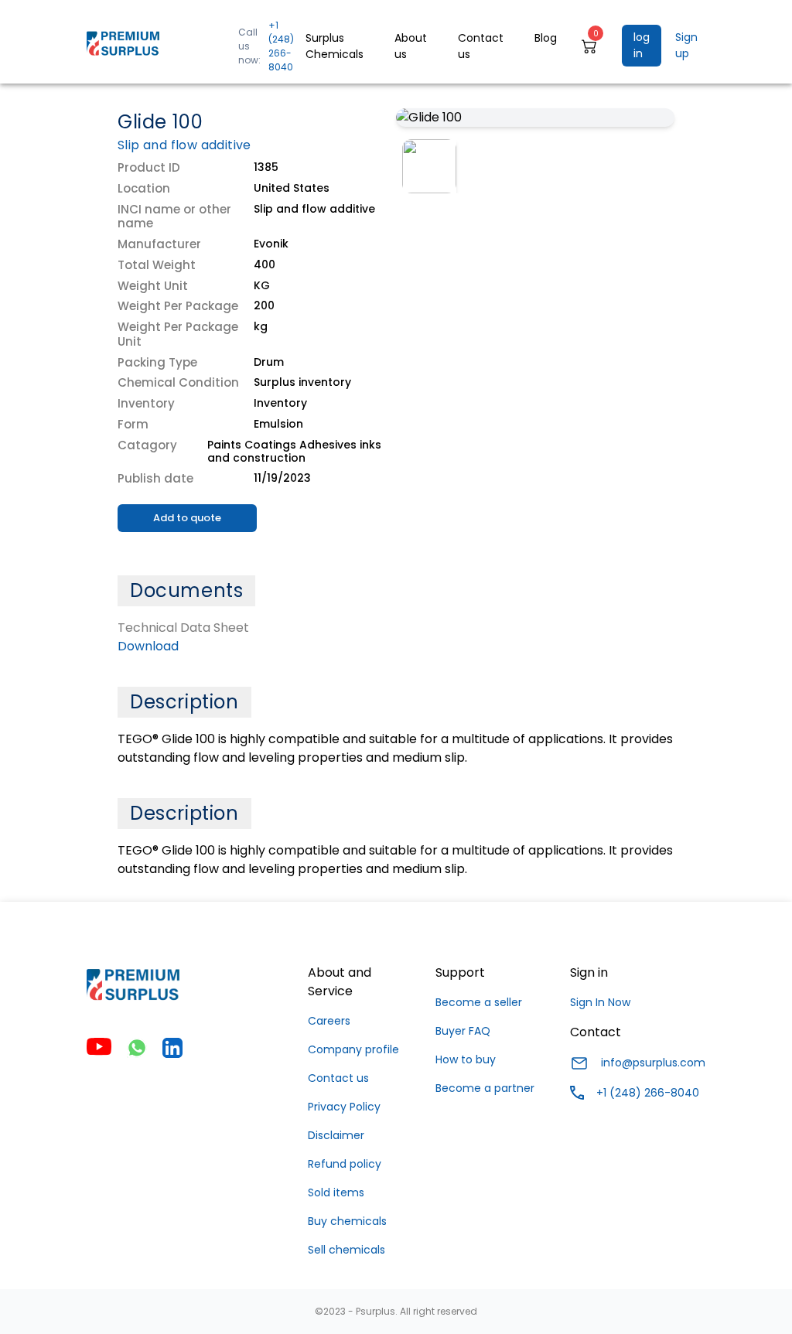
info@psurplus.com (653, 1062)
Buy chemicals (347, 1221)
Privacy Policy (344, 1106)
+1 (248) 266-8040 (281, 46)
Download (148, 646)
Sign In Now (600, 1002)
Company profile (353, 1049)
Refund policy (344, 1164)
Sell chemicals (346, 1249)
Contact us (338, 1078)
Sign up (686, 45)
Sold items (336, 1192)
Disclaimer (336, 1135)
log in (641, 45)
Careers (329, 1021)
